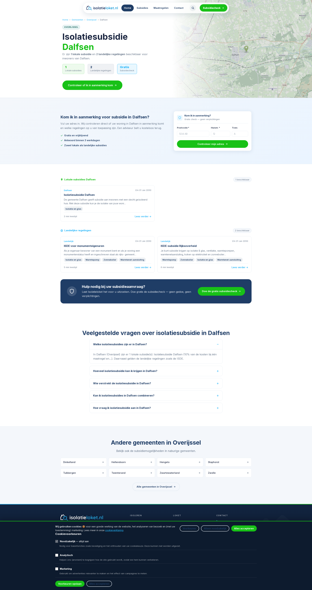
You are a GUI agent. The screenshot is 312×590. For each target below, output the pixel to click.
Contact (178, 8)
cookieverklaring (114, 530)
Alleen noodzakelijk (215, 528)
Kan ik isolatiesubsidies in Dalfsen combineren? (123, 395)
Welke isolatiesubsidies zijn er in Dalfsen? (120, 344)
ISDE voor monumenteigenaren (84, 246)
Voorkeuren (189, 528)
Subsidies (142, 8)
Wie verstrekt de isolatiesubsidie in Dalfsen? (122, 383)
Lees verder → (143, 216)
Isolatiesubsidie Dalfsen (79, 194)
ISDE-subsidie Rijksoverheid (179, 246)
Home (127, 8)
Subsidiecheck (212, 8)
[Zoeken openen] (193, 8)
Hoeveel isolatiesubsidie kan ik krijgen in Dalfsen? (125, 371)
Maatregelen (161, 8)
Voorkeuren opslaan (70, 583)
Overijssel (92, 20)
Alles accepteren (244, 528)
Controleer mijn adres (210, 144)
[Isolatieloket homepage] (102, 8)
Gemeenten (77, 20)
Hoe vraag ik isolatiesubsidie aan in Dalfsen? (122, 407)
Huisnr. (215, 127)
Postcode (183, 127)
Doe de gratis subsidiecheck (219, 291)
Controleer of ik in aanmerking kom (90, 85)
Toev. (235, 127)
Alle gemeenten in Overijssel (154, 486)
